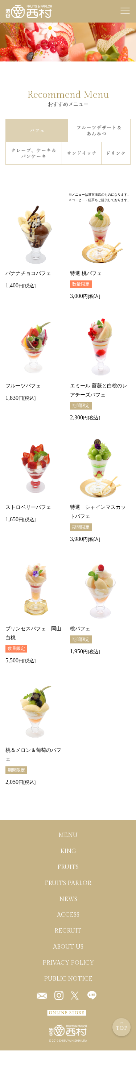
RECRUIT (68, 931)
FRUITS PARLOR (68, 882)
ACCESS (68, 915)
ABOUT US (68, 947)
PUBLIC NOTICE (68, 978)
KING (68, 851)
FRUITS (68, 867)
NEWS (68, 899)
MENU (68, 835)
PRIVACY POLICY (68, 962)
